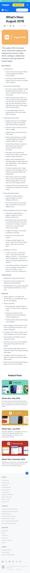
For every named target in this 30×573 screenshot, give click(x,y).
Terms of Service (10, 569)
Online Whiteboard (6, 487)
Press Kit (4, 542)
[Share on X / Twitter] (7, 26)
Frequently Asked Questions (8, 554)
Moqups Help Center (6, 550)
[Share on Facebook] (13, 26)
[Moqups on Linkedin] (9, 561)
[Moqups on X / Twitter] (6, 561)
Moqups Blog (5, 530)
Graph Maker (5, 485)
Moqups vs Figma (6, 499)
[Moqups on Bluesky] (3, 561)
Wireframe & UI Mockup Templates (10, 509)
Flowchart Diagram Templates (9, 516)
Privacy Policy (19, 569)
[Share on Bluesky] (5, 26)
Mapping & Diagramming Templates (10, 511)
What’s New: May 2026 (11, 398)
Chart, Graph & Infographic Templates (10, 521)
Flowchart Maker (6, 482)
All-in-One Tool (5, 492)
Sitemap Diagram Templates (8, 518)
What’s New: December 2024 (13, 459)
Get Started (4, 535)
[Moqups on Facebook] (13, 561)
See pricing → (24, 1)
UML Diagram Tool (6, 489)
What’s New (5, 538)
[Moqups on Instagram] (17, 561)
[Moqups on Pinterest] (20, 561)
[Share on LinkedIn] (10, 26)
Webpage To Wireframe (7, 494)
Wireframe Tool (5, 480)
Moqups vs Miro (5, 501)
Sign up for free (18, 5)
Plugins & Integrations (7, 540)
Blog (5, 10)
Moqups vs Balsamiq (6, 497)
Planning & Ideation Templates (9, 523)
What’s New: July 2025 (11, 429)
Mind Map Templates (6, 514)
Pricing (3, 533)
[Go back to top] (27, 473)
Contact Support (5, 552)
